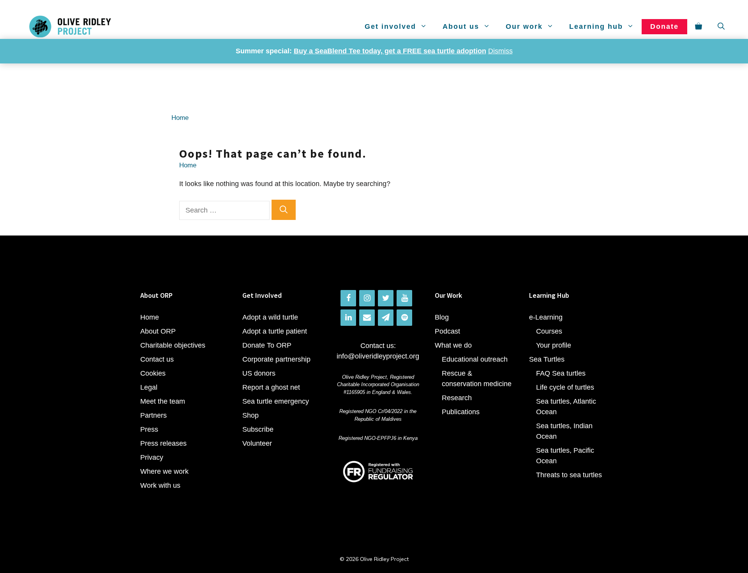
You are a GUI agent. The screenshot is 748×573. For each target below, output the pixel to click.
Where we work (164, 471)
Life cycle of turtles (565, 387)
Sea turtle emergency (275, 401)
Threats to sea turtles (569, 475)
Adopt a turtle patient (274, 331)
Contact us (157, 359)
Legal (148, 387)
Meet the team (162, 401)
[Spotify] (404, 317)
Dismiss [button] (500, 51)
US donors (258, 373)
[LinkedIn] (348, 317)
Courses (549, 331)
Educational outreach (475, 359)
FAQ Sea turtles (561, 373)
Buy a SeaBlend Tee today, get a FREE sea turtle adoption (390, 51)
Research (457, 398)
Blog (442, 317)
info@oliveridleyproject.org (378, 356)
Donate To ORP (266, 345)
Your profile (553, 345)
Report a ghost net (271, 387)
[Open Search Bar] (721, 26)
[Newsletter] (385, 317)
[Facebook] (348, 298)
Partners (153, 415)
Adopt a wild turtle (270, 317)
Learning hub (596, 26)
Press (149, 429)
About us (461, 26)
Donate (664, 26)
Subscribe (257, 429)
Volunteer (257, 443)
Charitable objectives (172, 345)
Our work (524, 26)
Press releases (163, 443)
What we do (453, 345)
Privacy (151, 457)
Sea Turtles (547, 359)
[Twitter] (385, 298)
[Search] (284, 210)
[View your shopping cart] (698, 26)
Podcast (447, 331)
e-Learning (546, 317)
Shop (250, 415)
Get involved (390, 26)
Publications (461, 412)
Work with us (160, 485)
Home (180, 117)
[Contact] (367, 317)
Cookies (153, 373)
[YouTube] (404, 298)
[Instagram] (367, 298)
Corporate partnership (276, 359)
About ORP (158, 331)
